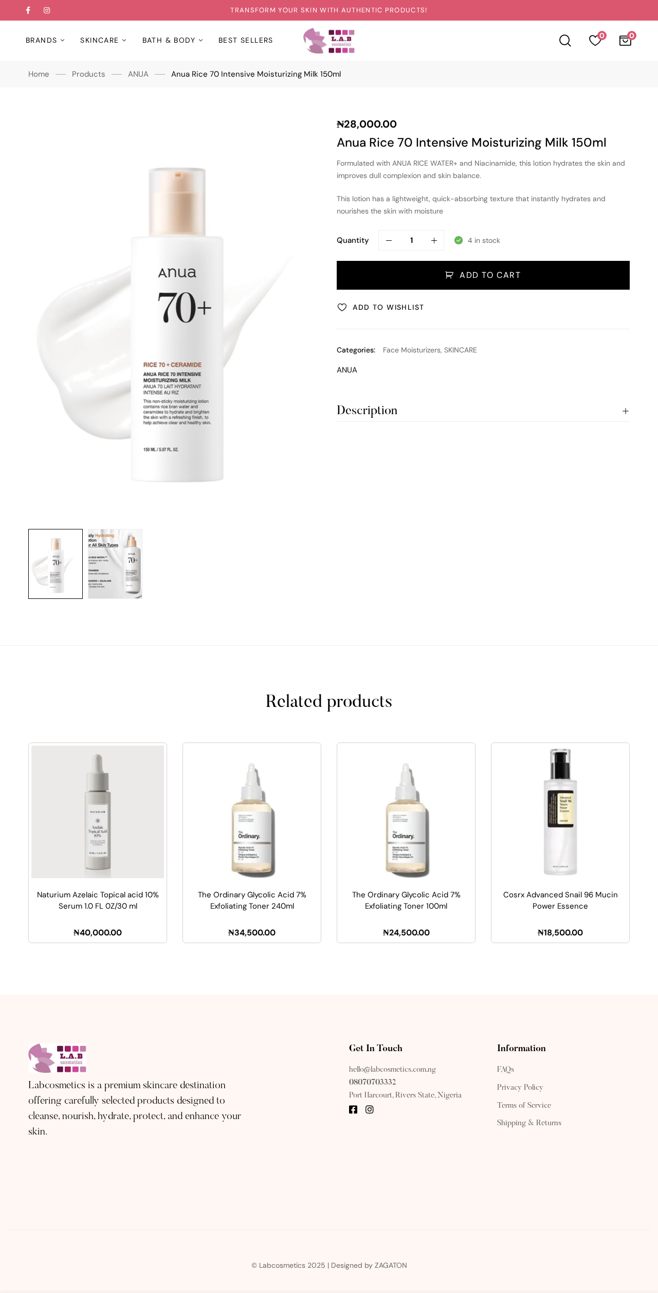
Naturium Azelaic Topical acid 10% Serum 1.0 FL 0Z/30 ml (98, 901)
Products (88, 74)
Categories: (356, 350)
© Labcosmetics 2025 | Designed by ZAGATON (329, 1265)
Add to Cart (490, 275)
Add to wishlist (388, 307)
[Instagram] (369, 1109)
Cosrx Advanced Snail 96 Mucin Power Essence (560, 901)
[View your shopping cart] (625, 40)
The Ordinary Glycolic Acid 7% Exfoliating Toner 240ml (252, 901)
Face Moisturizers (412, 350)
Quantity (353, 240)
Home (38, 74)
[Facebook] (353, 1109)
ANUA (138, 74)
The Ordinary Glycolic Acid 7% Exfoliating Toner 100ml (406, 901)
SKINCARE (460, 350)
